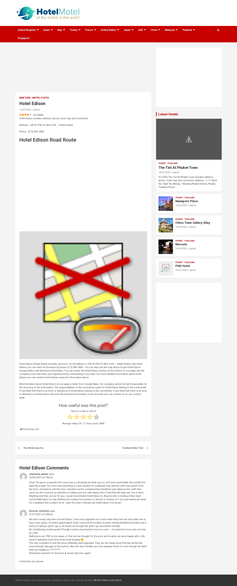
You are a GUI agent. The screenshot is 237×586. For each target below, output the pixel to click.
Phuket (162, 163)
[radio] (70, 417)
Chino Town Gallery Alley (192, 223)
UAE (140, 30)
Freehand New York (133, 448)
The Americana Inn (33, 448)
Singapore (24, 38)
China (154, 30)
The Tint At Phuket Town (178, 168)
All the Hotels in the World (107, 580)
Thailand (187, 30)
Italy (59, 30)
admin (37, 109)
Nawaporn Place (186, 201)
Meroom (181, 244)
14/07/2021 (164, 172)
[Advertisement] (83, 69)
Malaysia (170, 30)
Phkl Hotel (182, 266)
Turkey (74, 30)
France (89, 30)
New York (24, 97)
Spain (46, 30)
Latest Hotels (168, 114)
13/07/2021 (25, 109)
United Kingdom (27, 30)
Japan (127, 30)
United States (108, 30)
